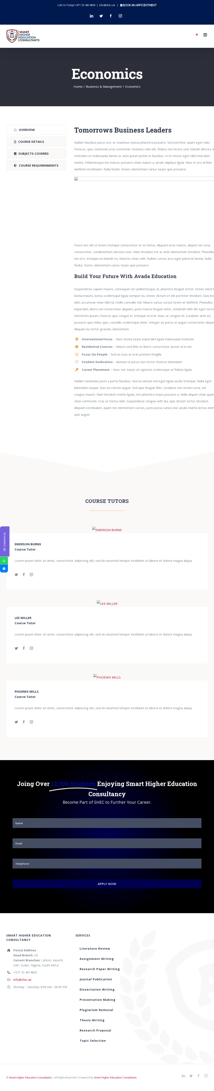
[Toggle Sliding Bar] (197, 35)
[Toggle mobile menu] (205, 35)
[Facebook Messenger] (4, 569)
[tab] (36, 130)
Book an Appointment (139, 5)
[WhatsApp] (4, 561)
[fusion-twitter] (16, 574)
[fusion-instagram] (31, 574)
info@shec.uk (107, 5)
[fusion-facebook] (23, 574)
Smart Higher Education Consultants (30, 1077)
